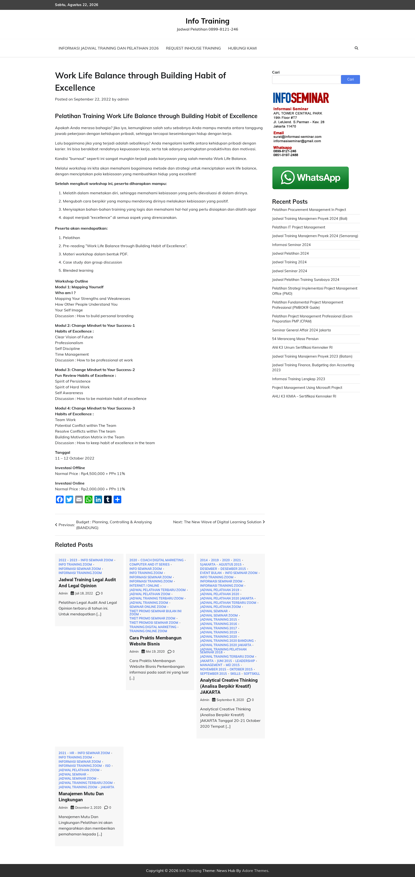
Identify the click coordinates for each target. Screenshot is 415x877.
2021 (237, 560)
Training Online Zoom (148, 631)
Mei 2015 (233, 665)
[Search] (356, 48)
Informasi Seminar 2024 (291, 245)
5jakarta (207, 564)
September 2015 (213, 673)
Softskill (252, 673)
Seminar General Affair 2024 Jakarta (301, 330)
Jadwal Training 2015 (218, 619)
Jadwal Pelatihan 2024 (290, 253)
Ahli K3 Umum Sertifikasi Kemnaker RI (302, 347)
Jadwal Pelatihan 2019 (219, 590)
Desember (208, 568)
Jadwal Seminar (214, 611)
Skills (235, 673)
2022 (62, 560)
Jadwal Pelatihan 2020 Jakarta (226, 598)
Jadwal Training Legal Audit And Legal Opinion (87, 582)
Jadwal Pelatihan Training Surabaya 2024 (305, 280)
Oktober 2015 (241, 669)
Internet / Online (144, 585)
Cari (276, 72)
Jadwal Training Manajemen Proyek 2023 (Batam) (312, 356)
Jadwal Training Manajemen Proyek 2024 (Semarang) (315, 236)
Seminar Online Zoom (147, 606)
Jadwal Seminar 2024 (289, 271)
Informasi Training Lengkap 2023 (298, 379)
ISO (107, 765)
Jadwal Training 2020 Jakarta (225, 645)
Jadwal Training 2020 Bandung (227, 640)
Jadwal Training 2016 (218, 623)
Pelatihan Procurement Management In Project (309, 210)
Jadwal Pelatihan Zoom (149, 594)
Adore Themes (255, 870)
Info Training (208, 20)
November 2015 (213, 669)
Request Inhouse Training (193, 48)
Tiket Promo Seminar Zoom (152, 618)
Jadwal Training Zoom (148, 602)
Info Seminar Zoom (97, 560)
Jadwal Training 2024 (289, 262)
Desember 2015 (233, 568)
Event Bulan (211, 572)
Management (211, 665)
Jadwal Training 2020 (218, 636)
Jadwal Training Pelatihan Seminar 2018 (223, 651)
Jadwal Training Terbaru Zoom (156, 598)
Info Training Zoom (75, 564)
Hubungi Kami (242, 48)
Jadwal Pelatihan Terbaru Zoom (157, 590)
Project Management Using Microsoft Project (307, 387)
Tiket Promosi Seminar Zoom (153, 622)
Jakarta (207, 660)
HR (72, 753)
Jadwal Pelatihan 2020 (219, 594)
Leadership (245, 660)
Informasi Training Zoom (80, 572)
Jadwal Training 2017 (218, 628)
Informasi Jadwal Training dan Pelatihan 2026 (109, 48)
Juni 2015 (224, 660)
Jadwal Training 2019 (218, 632)
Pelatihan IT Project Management (298, 227)
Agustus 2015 (230, 564)
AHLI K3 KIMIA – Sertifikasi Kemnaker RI (304, 396)
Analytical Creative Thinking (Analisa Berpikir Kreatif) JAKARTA (229, 686)
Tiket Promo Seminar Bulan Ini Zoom (155, 613)
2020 (133, 560)
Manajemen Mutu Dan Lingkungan (81, 796)
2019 (215, 560)
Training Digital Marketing (152, 627)
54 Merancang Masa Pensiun (295, 339)
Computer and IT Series (149, 564)
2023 (73, 560)
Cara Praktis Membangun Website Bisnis (155, 641)
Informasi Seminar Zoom (80, 568)
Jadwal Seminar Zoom (219, 615)
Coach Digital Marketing (161, 560)
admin (123, 99)
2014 (204, 560)
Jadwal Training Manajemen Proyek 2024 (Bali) (310, 218)
